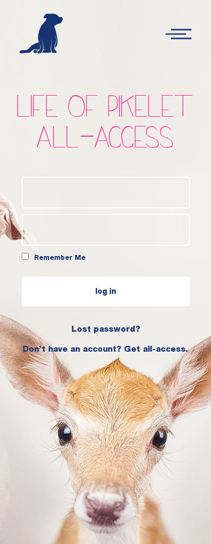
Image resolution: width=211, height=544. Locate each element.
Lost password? (105, 330)
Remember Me (58, 258)
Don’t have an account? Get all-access (104, 350)
